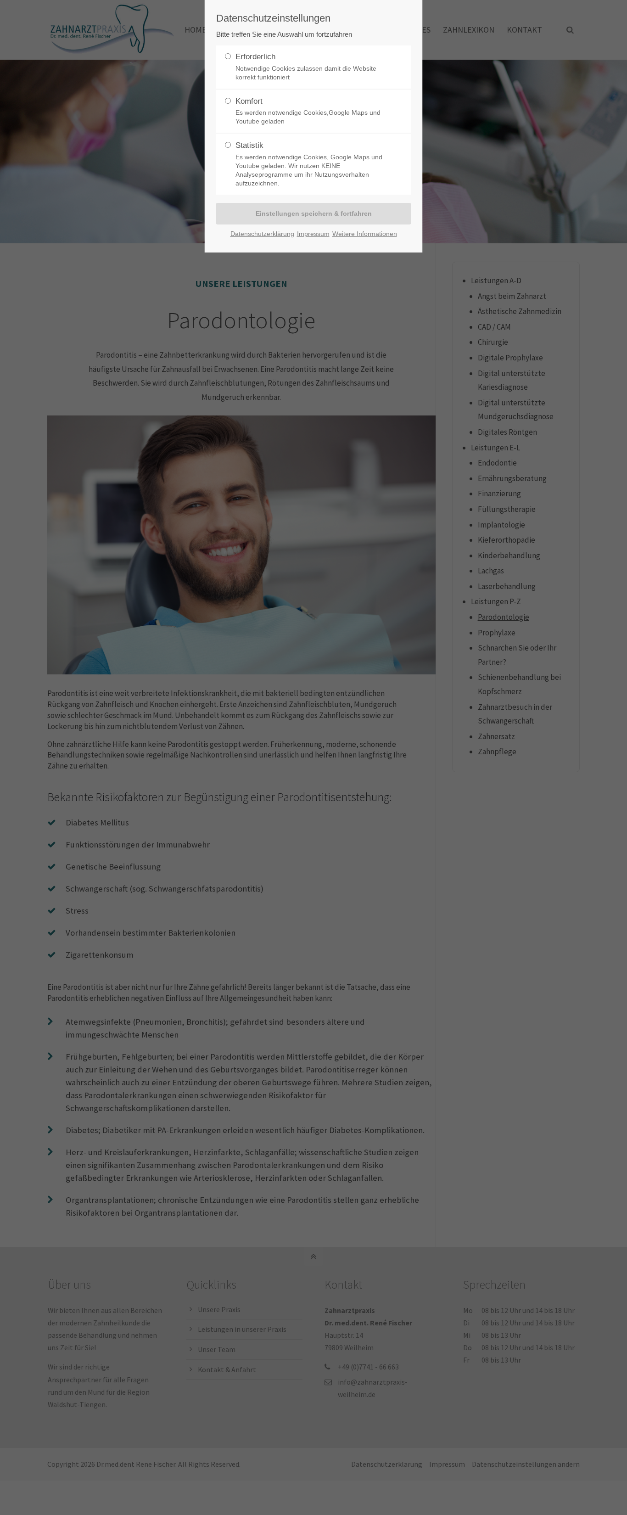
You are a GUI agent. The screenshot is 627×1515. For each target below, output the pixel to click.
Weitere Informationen (364, 233)
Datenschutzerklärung (262, 233)
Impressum (313, 233)
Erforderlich (305, 66)
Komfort (308, 111)
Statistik (308, 164)
